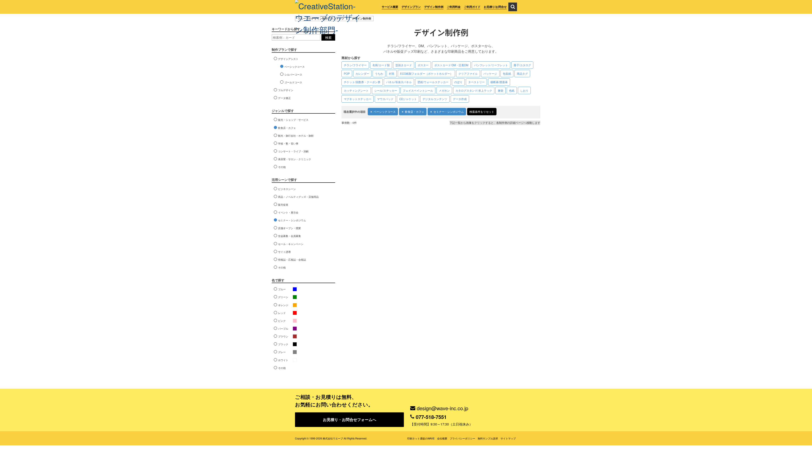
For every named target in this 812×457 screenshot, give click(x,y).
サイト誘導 (284, 251)
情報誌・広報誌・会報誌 (292, 259)
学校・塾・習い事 (288, 143)
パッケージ (490, 74)
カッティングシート (356, 90)
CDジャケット (408, 99)
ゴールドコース (293, 82)
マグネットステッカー (357, 99)
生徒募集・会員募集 (289, 236)
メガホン (444, 90)
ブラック (283, 344)
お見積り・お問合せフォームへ (349, 419)
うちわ (379, 74)
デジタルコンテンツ (434, 99)
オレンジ (283, 305)
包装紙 (507, 74)
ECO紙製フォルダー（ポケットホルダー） (426, 74)
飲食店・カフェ (414, 112)
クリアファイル (468, 74)
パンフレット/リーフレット (491, 65)
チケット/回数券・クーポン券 (362, 82)
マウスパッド (385, 99)
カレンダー (362, 74)
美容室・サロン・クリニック (294, 159)
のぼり (458, 82)
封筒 (391, 74)
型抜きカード (403, 65)
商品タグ (522, 74)
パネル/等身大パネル (399, 82)
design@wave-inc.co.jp (442, 408)
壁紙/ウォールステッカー (433, 82)
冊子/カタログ (522, 65)
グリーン (283, 297)
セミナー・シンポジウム (448, 112)
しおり (524, 90)
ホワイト (283, 360)
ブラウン (283, 336)
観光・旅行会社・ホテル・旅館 (296, 135)
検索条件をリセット (481, 112)
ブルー (282, 289)
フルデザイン (285, 90)
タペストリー (476, 82)
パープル (283, 328)
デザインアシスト (288, 59)
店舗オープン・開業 (289, 228)
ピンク (282, 320)
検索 (328, 37)
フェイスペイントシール (418, 90)
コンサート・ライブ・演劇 (293, 151)
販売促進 (283, 204)
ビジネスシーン (287, 189)
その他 (282, 167)
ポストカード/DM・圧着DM (451, 65)
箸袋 (500, 90)
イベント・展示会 (288, 212)
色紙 (511, 90)
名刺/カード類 (381, 65)
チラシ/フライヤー (355, 65)
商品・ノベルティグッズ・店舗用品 (298, 196)
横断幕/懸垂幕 (499, 82)
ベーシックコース (385, 112)
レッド (282, 313)
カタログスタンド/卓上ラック (473, 90)
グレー (282, 352)
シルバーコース (293, 74)
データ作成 (460, 99)
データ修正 (284, 98)
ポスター (423, 65)
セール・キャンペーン (290, 244)
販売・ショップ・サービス (293, 119)
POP (347, 74)
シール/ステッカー (385, 90)
